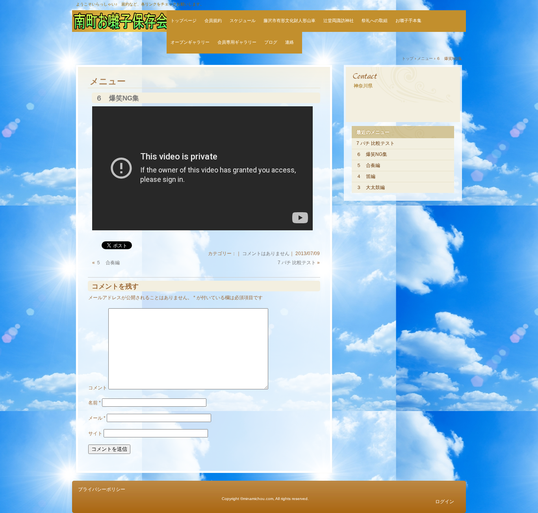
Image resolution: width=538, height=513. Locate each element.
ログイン (444, 501)
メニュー (108, 81)
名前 (94, 403)
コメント (97, 388)
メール (97, 418)
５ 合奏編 (108, 262)
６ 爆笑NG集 (117, 98)
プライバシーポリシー (101, 489)
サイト (95, 433)
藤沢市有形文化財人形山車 (289, 20)
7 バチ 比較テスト (297, 262)
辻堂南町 (119, 21)
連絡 (291, 42)
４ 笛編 (365, 176)
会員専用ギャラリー (236, 42)
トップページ (184, 20)
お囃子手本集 (408, 20)
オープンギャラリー (190, 42)
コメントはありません (265, 253)
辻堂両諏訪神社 (338, 20)
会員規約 (213, 20)
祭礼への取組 (375, 20)
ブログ (270, 42)
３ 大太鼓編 (370, 187)
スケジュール (243, 20)
